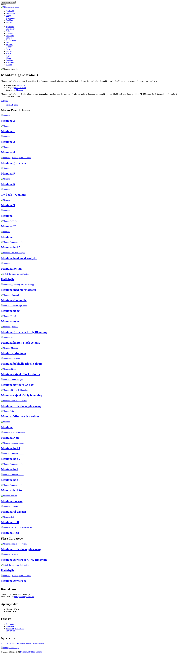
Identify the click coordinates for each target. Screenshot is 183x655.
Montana (19, 90)
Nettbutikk (10, 11)
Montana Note (10, 437)
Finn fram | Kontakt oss (15, 628)
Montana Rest (10, 532)
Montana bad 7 (10, 458)
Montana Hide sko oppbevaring (21, 406)
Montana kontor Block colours (20, 342)
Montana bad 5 (10, 247)
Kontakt (9, 22)
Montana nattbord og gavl (17, 384)
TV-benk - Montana (13, 194)
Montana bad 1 (10, 448)
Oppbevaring (11, 40)
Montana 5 (8, 173)
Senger (8, 49)
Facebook (10, 624)
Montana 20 (8, 226)
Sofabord (9, 33)
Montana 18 (8, 237)
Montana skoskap (12, 501)
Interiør (9, 51)
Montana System (11, 268)
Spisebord (10, 27)
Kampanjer (10, 18)
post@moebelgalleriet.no (24, 597)
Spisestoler (10, 29)
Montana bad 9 (10, 479)
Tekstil (8, 53)
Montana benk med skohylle (19, 258)
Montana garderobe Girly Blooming (24, 332)
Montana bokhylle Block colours (21, 363)
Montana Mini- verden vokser (20, 416)
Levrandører (11, 13)
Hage (8, 56)
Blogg (8, 16)
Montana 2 (8, 141)
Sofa (8, 31)
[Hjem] (10, 7)
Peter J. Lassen (20, 88)
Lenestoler (10, 36)
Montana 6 (8, 184)
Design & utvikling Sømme (31, 652)
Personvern (10, 631)
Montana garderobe (14, 163)
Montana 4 (8, 152)
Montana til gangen (13, 511)
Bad (7, 42)
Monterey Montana (13, 353)
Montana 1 (8, 131)
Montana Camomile (14, 300)
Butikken (9, 20)
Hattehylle (7, 279)
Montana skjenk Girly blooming (21, 395)
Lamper (9, 38)
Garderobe (10, 47)
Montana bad (9, 469)
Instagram (10, 626)
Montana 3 (8, 120)
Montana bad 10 (11, 490)
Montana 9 (8, 205)
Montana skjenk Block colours (20, 374)
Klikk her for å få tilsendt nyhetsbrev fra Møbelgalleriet (22, 643)
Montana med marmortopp (18, 289)
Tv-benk (9, 44)
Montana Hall (10, 522)
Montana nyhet (10, 310)
